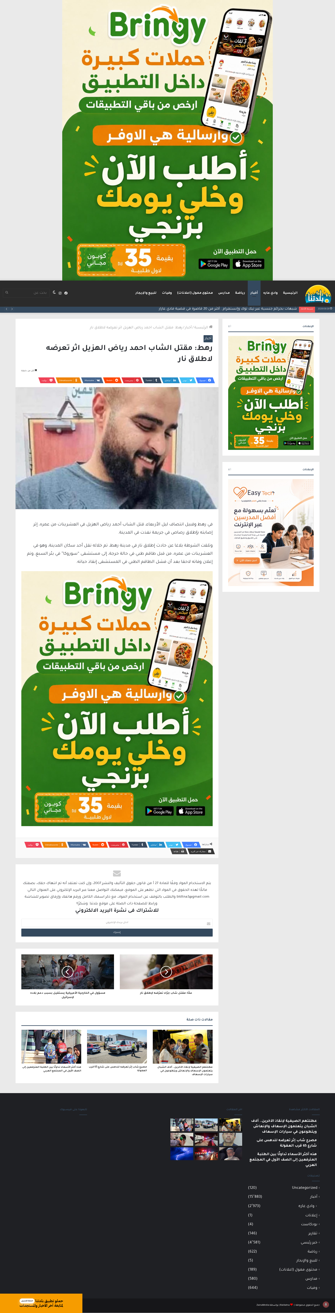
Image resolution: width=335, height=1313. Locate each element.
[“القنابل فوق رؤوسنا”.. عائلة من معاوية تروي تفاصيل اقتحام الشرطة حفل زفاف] (206, 1139)
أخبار (254, 293)
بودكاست (309, 1225)
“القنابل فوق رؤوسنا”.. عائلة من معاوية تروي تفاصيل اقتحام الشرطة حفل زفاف (232, 309)
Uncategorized (304, 1188)
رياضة (240, 293)
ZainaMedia (262, 1305)
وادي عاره (270, 293)
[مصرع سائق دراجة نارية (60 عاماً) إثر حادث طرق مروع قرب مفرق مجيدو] (206, 1153)
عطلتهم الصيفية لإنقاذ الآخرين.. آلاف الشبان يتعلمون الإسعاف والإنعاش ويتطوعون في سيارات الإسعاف (185, 1071)
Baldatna (285, 1305)
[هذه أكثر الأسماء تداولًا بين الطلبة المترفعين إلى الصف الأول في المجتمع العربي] (51, 1046)
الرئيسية (290, 293)
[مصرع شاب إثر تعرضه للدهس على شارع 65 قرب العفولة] (117, 1046)
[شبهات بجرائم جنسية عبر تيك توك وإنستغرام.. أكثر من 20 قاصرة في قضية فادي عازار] (230, 1139)
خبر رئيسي (309, 1243)
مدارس (224, 293)
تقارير (313, 1234)
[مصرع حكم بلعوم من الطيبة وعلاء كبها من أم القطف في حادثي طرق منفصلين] (230, 1153)
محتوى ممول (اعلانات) (195, 293)
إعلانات (311, 1216)
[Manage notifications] (326, 1304)
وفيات (167, 293)
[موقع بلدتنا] (318, 293)
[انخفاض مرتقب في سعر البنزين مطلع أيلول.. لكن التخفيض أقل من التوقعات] (181, 1139)
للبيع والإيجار (146, 293)
